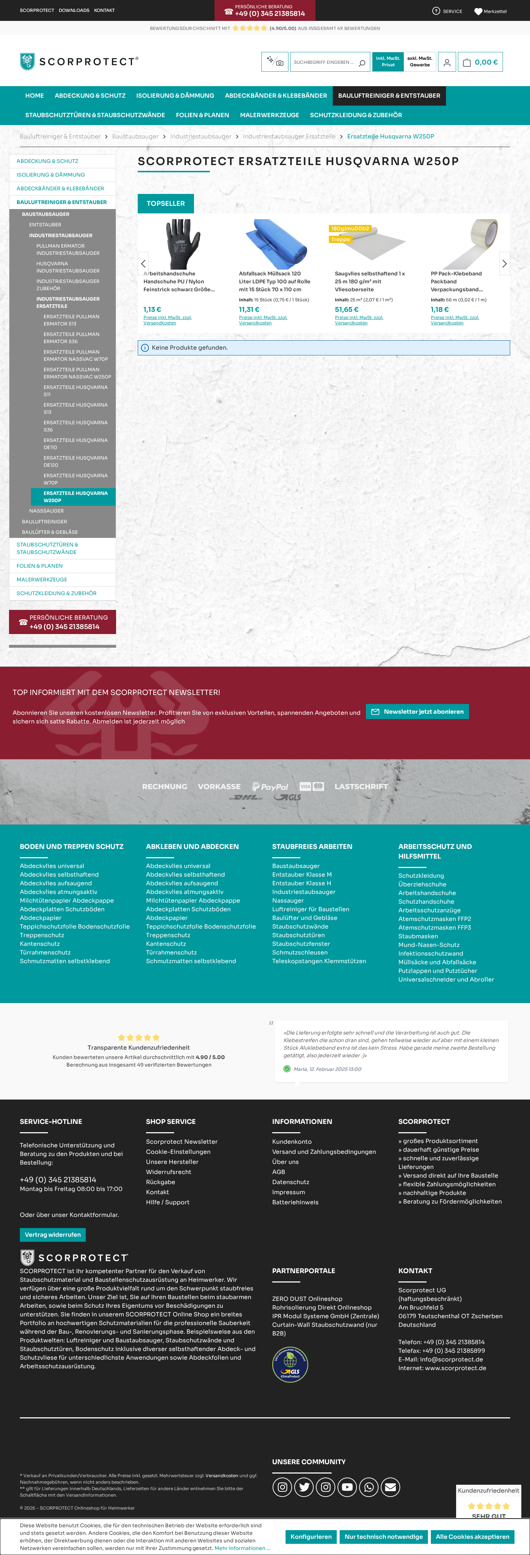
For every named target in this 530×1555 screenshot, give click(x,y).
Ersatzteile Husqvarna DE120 (76, 461)
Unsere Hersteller (172, 1162)
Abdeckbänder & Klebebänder (60, 188)
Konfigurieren (311, 1537)
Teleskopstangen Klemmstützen (319, 961)
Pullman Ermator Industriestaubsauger (68, 249)
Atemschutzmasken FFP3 (434, 927)
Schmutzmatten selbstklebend (65, 961)
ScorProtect (37, 10)
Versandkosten (222, 1475)
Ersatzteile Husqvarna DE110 (76, 444)
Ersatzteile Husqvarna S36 (76, 426)
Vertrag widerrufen (53, 1235)
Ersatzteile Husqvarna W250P (76, 497)
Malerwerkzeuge (42, 579)
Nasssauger (46, 511)
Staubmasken (418, 936)
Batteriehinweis (295, 1202)
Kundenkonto (292, 1142)
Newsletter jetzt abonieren (423, 712)
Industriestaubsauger (60, 235)
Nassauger (288, 900)
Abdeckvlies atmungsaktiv (58, 892)
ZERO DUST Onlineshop (307, 1299)
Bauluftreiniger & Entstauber (62, 202)
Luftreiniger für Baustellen (310, 909)
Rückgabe (160, 1182)
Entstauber (45, 225)
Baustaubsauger (45, 214)
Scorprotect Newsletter (182, 1142)
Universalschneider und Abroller (446, 979)
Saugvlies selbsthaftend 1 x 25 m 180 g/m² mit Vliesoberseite (315, 281)
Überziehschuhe (422, 884)
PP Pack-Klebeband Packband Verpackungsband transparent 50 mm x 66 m (409, 281)
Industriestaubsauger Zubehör (68, 285)
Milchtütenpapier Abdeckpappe (67, 900)
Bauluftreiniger (44, 522)
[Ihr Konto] (447, 62)
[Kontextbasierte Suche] (275, 60)
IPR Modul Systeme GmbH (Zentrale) (325, 1316)
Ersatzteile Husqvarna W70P (76, 479)
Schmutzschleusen (300, 952)
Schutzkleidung (421, 876)
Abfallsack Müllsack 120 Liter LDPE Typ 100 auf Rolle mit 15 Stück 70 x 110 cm (219, 281)
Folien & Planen (40, 566)
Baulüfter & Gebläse (50, 532)
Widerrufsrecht (168, 1172)
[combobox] (330, 62)
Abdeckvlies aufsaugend (56, 883)
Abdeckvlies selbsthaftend (59, 874)
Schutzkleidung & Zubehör (57, 593)
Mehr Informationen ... (243, 1548)
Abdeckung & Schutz (47, 161)
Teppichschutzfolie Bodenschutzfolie (75, 926)
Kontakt (104, 10)
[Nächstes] (504, 263)
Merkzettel (495, 11)
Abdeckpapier (41, 918)
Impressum (288, 1192)
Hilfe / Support (168, 1202)
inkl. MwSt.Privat (388, 61)
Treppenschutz (42, 935)
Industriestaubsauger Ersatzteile (68, 302)
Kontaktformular (94, 1215)
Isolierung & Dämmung (51, 175)
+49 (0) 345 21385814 (270, 14)
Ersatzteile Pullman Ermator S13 (72, 320)
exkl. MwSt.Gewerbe (419, 61)
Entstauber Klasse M (302, 874)
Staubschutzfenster (301, 944)
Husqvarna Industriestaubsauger (68, 267)
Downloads (74, 10)
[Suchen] (361, 63)
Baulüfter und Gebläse (304, 918)
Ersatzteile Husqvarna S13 (76, 408)
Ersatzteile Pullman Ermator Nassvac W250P (77, 373)
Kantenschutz (40, 944)
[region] (324, 263)
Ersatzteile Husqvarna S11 (76, 391)
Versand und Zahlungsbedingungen (324, 1152)
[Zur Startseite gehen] (79, 62)
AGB (278, 1172)
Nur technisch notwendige (384, 1537)
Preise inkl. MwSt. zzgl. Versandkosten (208, 320)
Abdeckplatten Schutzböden (62, 909)
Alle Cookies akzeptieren (472, 1537)
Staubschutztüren (298, 935)
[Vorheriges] (143, 263)
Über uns (285, 1162)
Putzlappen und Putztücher (437, 971)
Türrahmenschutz (45, 952)
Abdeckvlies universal (52, 866)
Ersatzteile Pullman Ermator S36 (72, 338)
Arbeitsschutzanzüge (429, 910)
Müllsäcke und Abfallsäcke (437, 962)
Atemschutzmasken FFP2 (434, 919)
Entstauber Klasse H (301, 883)
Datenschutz (290, 1182)
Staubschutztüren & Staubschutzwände (47, 548)
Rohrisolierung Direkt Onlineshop (322, 1307)
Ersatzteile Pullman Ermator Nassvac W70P (76, 355)
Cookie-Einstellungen (178, 1152)
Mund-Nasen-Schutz (429, 945)
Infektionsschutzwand (430, 953)
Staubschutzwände (300, 926)
